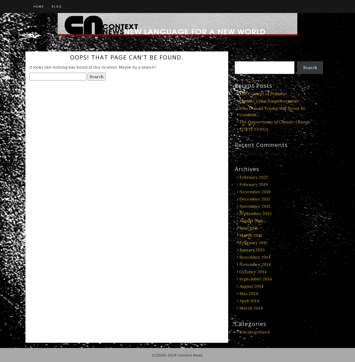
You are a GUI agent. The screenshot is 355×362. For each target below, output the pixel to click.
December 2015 (254, 199)
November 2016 (255, 191)
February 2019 (253, 184)
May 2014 (248, 293)
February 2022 (253, 177)
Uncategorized (254, 331)
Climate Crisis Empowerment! (269, 101)
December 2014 (255, 257)
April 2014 (249, 300)
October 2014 (253, 271)
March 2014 (251, 308)
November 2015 (254, 206)
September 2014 (255, 278)
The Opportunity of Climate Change (275, 121)
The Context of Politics (262, 93)
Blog (57, 6)
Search (241, 56)
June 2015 (248, 228)
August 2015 (251, 220)
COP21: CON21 (253, 129)
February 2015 (253, 242)
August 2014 (251, 286)
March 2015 (250, 235)
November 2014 (255, 264)
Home (38, 6)
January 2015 (252, 249)
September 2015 (255, 213)
